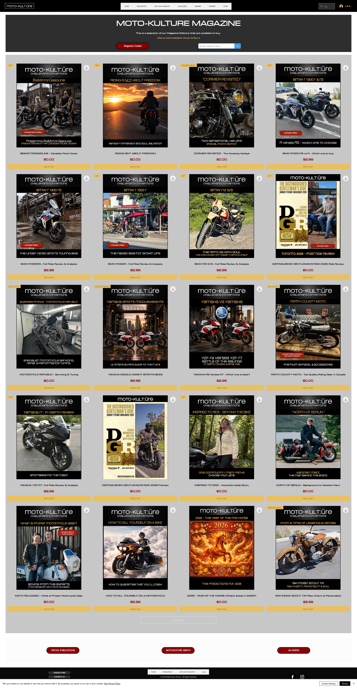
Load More (178, 620)
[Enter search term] (237, 45)
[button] (63, 650)
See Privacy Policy (112, 683)
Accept (345, 683)
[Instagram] (302, 676)
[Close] (353, 683)
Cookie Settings (329, 683)
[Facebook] (292, 676)
